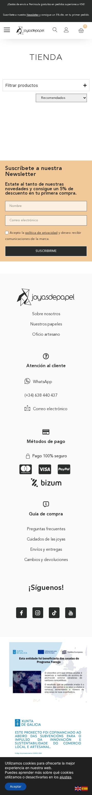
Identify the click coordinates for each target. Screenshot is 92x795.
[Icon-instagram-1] (37, 612)
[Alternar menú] (7, 30)
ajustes (65, 777)
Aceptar (15, 786)
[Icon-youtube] (70, 612)
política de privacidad (41, 233)
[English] (78, 788)
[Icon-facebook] (21, 612)
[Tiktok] (54, 612)
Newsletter (33, 15)
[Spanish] (85, 788)
